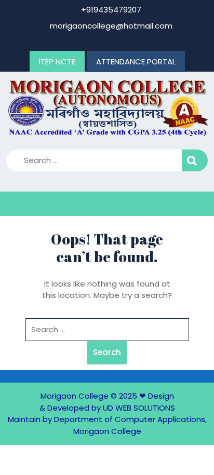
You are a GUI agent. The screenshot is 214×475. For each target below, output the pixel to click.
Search (195, 161)
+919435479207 (110, 9)
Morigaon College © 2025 (89, 395)
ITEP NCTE (57, 61)
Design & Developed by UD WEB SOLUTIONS (107, 401)
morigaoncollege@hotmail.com (110, 25)
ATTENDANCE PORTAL (136, 61)
